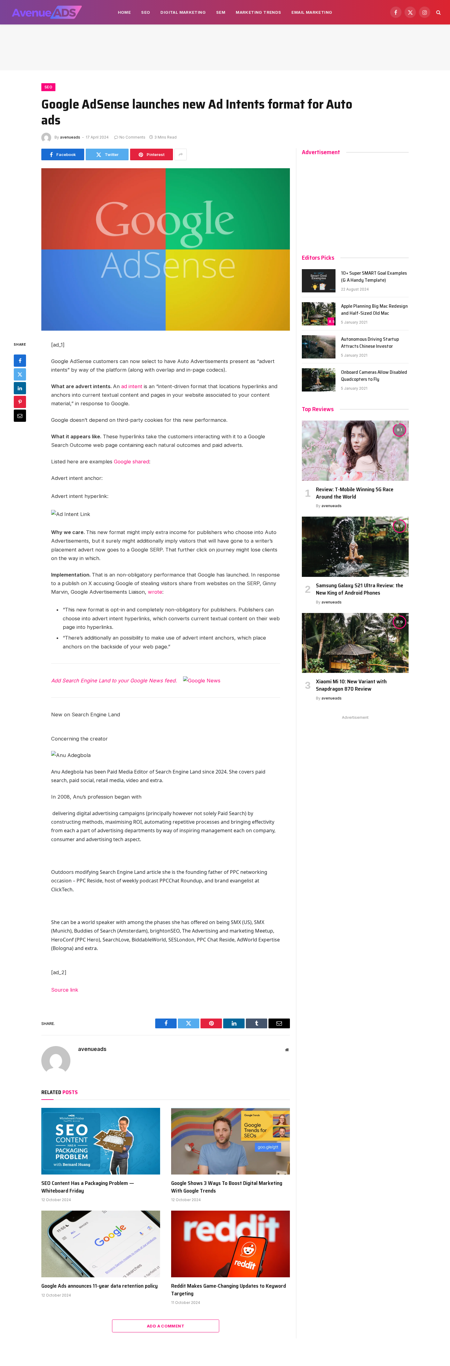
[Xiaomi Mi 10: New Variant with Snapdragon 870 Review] (355, 643)
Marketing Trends (258, 12)
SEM (220, 12)
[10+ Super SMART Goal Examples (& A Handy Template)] (319, 280)
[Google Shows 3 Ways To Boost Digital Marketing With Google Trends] (230, 1141)
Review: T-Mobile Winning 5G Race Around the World (354, 493)
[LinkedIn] (20, 388)
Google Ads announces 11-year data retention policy (99, 1286)
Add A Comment (165, 1325)
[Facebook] (20, 360)
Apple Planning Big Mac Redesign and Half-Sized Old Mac (374, 310)
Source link (64, 990)
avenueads (70, 137)
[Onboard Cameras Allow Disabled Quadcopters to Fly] (319, 380)
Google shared (131, 461)
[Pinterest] (20, 402)
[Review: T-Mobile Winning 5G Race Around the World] (355, 451)
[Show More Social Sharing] (180, 154)
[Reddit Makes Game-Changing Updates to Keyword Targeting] (230, 1244)
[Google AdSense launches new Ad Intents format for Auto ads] (165, 249)
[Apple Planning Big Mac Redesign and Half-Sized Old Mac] (319, 313)
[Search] (438, 12)
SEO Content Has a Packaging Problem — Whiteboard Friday (87, 1186)
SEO (145, 12)
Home (124, 12)
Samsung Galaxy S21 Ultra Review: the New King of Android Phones (359, 589)
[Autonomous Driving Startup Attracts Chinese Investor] (319, 346)
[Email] (20, 416)
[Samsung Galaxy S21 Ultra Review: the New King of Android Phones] (355, 547)
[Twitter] (20, 374)
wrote (155, 592)
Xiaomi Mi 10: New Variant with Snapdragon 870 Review (351, 685)
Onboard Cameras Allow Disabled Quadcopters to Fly (374, 376)
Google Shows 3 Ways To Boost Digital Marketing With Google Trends (226, 1186)
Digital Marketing (183, 12)
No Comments (132, 137)
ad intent (132, 386)
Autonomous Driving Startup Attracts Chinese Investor (370, 343)
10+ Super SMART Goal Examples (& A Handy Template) (374, 277)
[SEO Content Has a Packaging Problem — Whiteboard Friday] (100, 1141)
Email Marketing (311, 12)
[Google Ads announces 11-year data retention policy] (100, 1244)
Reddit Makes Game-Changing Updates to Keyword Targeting (228, 1289)
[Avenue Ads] (46, 12)
